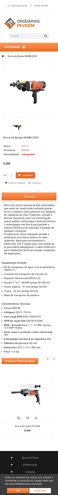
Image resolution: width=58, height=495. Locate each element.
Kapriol (25, 146)
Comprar (27, 175)
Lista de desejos (16, 183)
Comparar (36, 183)
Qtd (5, 175)
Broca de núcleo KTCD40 (27, 426)
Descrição (30, 196)
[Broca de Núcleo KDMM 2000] (29, 92)
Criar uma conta (19, 5)
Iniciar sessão (41, 5)
